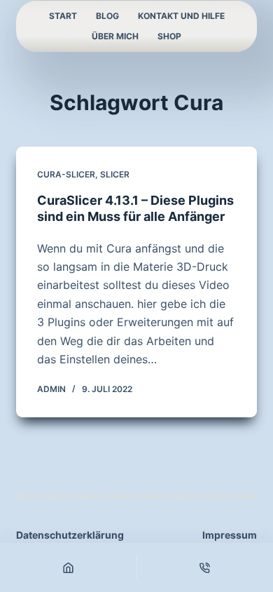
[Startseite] (68, 567)
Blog (107, 16)
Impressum (229, 535)
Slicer (115, 174)
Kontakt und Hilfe (181, 16)
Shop (169, 36)
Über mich (115, 36)
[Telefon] (205, 567)
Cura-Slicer (66, 174)
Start (63, 16)
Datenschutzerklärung (70, 535)
